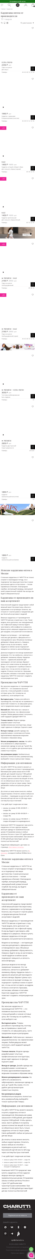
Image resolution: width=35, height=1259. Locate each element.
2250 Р (6, 65)
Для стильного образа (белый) (11, 220)
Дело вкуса (5, 69)
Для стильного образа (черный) (11, 169)
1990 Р (6, 113)
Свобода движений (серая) (10, 336)
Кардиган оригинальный (9, 218)
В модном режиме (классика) (10, 118)
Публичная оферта (17, 1253)
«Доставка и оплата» (16, 847)
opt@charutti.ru (17, 1240)
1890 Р (6, 492)
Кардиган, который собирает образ (12, 167)
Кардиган (4, 494)
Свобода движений (7, 285)
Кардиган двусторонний (9, 446)
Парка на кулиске (7, 67)
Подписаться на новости (17, 1215)
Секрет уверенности (8, 448)
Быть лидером (6, 397)
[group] (17, 1)
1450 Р (9, 164)
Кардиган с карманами (8, 116)
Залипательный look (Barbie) (10, 560)
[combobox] (27, 22)
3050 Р (6, 392)
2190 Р (9, 280)
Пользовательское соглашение (17, 1247)
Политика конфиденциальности (17, 1250)
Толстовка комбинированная (10, 395)
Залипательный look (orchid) (10, 496)
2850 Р (6, 443)
